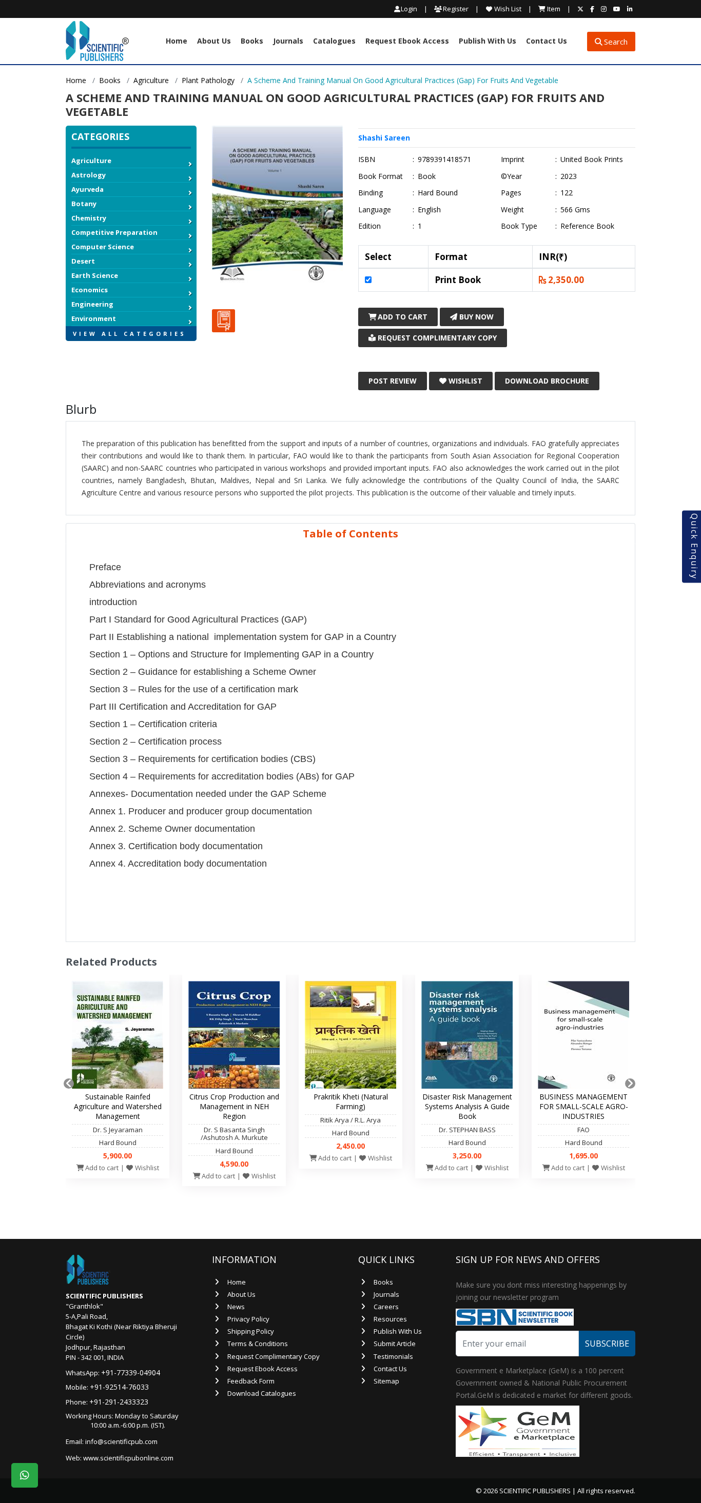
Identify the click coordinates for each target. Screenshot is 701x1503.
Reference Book (587, 226)
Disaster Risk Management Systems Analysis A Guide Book (467, 1106)
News (236, 1306)
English (429, 210)
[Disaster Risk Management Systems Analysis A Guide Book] (467, 1037)
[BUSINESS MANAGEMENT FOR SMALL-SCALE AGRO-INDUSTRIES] (583, 1037)
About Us (214, 41)
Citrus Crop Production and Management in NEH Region (234, 1106)
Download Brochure (547, 381)
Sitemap (386, 1381)
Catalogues (334, 41)
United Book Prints (591, 159)
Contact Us (546, 41)
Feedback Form (251, 1381)
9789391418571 (444, 159)
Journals (288, 41)
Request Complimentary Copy (436, 338)
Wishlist (464, 381)
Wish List (507, 8)
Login (409, 9)
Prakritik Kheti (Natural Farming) (351, 1101)
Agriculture (151, 80)
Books (252, 41)
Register (455, 8)
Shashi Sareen (384, 138)
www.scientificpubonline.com (128, 1457)
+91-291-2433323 (118, 1402)
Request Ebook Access (407, 41)
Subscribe (607, 1343)
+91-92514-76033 (119, 1387)
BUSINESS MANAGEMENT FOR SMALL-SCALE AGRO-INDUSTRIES (583, 1106)
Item (553, 8)
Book (427, 176)
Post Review (392, 381)
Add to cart (101, 1167)
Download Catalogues (261, 1393)
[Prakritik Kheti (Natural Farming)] (350, 1037)
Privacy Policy (248, 1319)
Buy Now (475, 317)
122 (566, 193)
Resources (390, 1319)
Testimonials (393, 1356)
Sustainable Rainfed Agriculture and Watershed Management (118, 1106)
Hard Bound (438, 193)
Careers (386, 1306)
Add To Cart (401, 317)
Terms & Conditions (257, 1343)
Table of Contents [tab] (350, 533)
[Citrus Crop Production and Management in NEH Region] (234, 1037)
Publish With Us (487, 41)
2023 (568, 176)
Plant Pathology (208, 80)
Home (176, 41)
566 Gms (575, 210)
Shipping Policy (250, 1331)
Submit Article (395, 1343)
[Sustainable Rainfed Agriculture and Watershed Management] (117, 1037)
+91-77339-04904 (130, 1372)
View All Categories (129, 333)
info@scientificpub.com (121, 1441)
